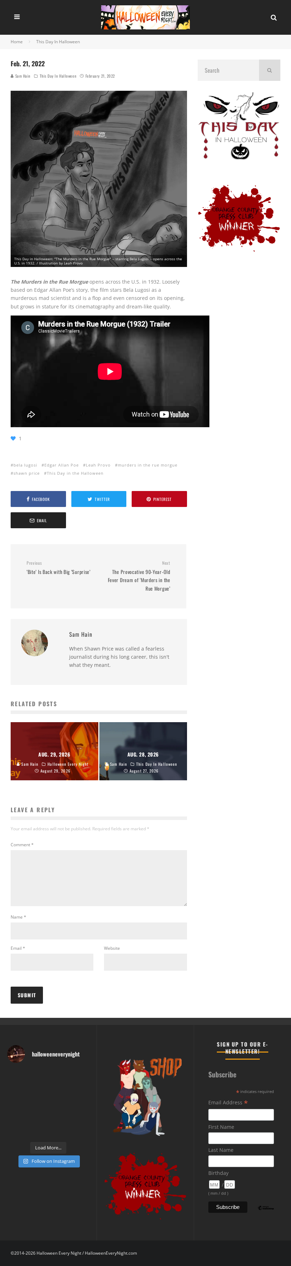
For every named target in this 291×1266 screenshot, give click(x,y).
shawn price (26, 473)
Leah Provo (98, 465)
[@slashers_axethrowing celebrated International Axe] (38, 1090)
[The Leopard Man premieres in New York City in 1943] (59, 1131)
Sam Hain (22, 76)
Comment (22, 845)
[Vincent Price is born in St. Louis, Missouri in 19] (59, 1104)
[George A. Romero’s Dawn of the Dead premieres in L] (38, 1117)
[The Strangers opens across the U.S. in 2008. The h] (81, 1090)
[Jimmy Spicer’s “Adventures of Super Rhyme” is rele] (16, 1131)
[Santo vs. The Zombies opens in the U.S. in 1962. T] (59, 1090)
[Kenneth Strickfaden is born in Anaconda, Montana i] (59, 1117)
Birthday (218, 1173)
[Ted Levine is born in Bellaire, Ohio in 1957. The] (16, 1104)
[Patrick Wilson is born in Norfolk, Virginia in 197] (38, 1076)
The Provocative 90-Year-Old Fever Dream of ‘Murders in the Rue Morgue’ (139, 576)
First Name (221, 1126)
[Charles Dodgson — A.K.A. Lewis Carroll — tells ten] (16, 1076)
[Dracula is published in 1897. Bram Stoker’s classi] (16, 1117)
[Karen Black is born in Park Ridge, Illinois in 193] (81, 1076)
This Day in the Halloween (75, 473)
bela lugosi (25, 465)
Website (112, 948)
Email (18, 948)
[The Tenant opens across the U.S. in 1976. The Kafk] (81, 1104)
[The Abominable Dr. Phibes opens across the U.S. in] (81, 1131)
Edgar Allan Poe (61, 465)
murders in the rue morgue (147, 465)
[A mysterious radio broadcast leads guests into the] (16, 1090)
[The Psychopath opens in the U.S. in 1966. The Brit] (38, 1131)
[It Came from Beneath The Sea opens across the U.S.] (59, 1076)
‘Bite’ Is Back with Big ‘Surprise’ (58, 567)
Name (18, 917)
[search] (269, 70)
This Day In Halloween (58, 75)
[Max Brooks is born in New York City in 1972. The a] (81, 1117)
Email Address (228, 1103)
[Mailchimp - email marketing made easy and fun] (266, 1213)
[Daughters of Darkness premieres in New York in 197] (38, 1104)
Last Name (221, 1150)
